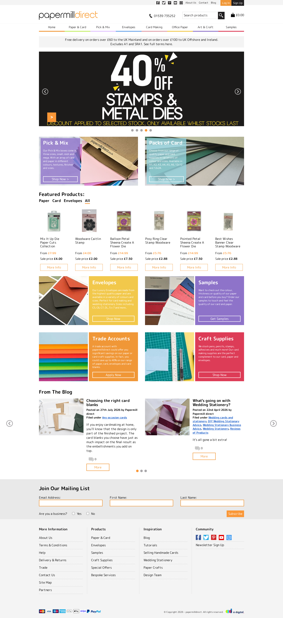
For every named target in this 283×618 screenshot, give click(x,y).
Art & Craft (205, 27)
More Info (54, 267)
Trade (43, 567)
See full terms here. (158, 44)
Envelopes (128, 27)
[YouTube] (222, 537)
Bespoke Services (103, 575)
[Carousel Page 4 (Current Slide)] (146, 130)
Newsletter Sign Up (210, 545)
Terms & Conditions (53, 545)
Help (42, 552)
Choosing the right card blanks (108, 402)
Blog (147, 538)
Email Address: (50, 497)
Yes (79, 514)
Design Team (153, 575)
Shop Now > (60, 179)
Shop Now (113, 319)
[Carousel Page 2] (137, 130)
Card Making (154, 27)
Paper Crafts (153, 567)
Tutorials (150, 545)
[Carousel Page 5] (150, 130)
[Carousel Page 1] (132, 130)
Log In (226, 3)
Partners (45, 590)
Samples (231, 27)
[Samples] (169, 300)
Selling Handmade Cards (161, 552)
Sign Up (237, 3)
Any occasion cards (114, 417)
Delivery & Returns (52, 560)
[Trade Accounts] (63, 356)
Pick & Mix (103, 27)
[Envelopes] (63, 300)
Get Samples (219, 319)
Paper (44, 200)
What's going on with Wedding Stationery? (211, 402)
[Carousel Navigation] (141, 92)
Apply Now (113, 375)
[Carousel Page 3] (141, 130)
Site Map (45, 582)
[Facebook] (199, 537)
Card (56, 200)
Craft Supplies (101, 560)
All (87, 200)
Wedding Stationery (216, 429)
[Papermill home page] (68, 16)
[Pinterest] (214, 537)
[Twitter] (206, 537)
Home (51, 27)
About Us (45, 538)
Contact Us (47, 575)
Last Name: (188, 497)
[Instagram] (229, 537)
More (98, 467)
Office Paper (180, 27)
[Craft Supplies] (169, 356)
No (93, 514)
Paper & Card (77, 27)
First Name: (118, 497)
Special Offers (101, 567)
